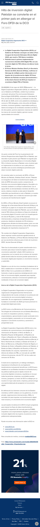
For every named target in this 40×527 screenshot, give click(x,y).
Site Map (14, 521)
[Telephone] (33, 3)
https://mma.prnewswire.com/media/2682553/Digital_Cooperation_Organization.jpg (19, 443)
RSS (20, 521)
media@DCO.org (30, 436)
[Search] (37, 3)
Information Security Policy (29, 519)
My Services (19, 507)
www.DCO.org (9, 427)
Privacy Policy (16, 519)
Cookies (26, 521)
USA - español (6, 27)
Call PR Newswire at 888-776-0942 (20, 512)
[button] (20, 134)
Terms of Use (5, 519)
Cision (23, 524)
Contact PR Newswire (19, 501)
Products (20, 503)
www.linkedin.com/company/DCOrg (16, 431)
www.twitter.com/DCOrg (13, 429)
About (19, 505)
